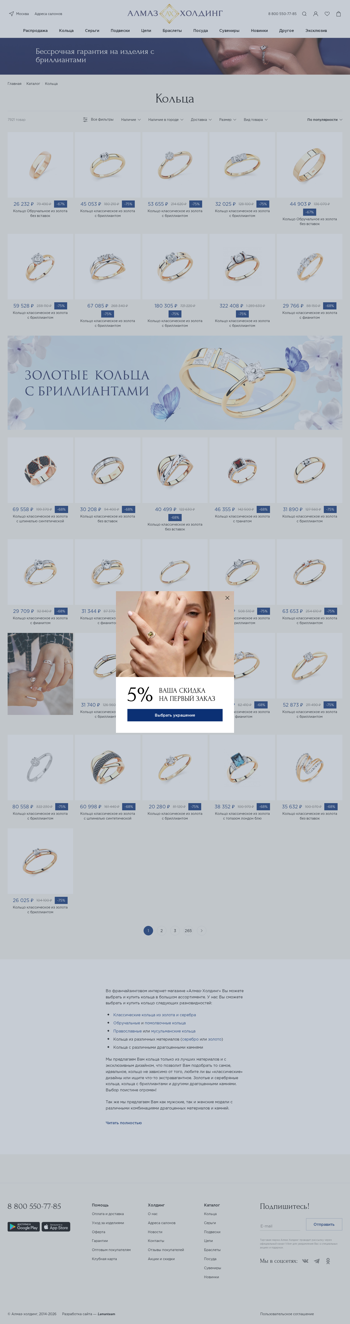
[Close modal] (227, 598)
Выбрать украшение (175, 715)
